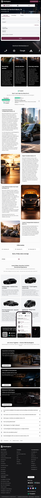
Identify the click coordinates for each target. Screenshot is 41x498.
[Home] (1, 440)
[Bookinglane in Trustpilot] (31, 494)
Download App (35, 1)
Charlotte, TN (19, 249)
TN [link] (10, 440)
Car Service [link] (6, 440)
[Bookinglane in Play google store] (37, 483)
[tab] (6, 5)
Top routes (3, 477)
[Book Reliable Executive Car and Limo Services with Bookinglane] (6, 1)
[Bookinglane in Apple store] (30, 483)
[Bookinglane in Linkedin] (35, 488)
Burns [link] (21, 440)
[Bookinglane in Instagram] (30, 488)
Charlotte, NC (6, 249)
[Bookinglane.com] (20, 91)
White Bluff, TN (33, 249)
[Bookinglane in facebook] (28, 488)
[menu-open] (39, 1)
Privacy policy (37, 496)
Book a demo (6, 365)
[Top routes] (6, 477)
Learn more (6, 385)
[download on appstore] (12, 333)
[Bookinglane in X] (33, 488)
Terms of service (31, 496)
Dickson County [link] (16, 440)
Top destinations (35, 449)
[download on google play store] (12, 336)
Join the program (7, 404)
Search (20, 38)
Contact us (31, 477)
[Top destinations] (39, 449)
